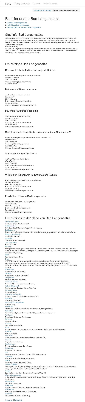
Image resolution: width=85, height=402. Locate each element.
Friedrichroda (9, 269)
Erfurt (7, 259)
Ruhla (7, 327)
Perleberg (8, 319)
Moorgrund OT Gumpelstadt (14, 302)
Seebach (8, 340)
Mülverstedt (9, 311)
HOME (8, 3)
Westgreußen (9, 389)
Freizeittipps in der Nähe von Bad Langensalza (24, 27)
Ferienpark (36, 4)
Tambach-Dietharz (11, 365)
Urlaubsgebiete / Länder (22, 4)
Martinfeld (8, 298)
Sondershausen (10, 344)
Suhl (6, 352)
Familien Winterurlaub (50, 4)
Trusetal (7, 371)
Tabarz (7, 360)
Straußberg (9, 348)
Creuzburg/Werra (11, 242)
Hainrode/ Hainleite (11, 282)
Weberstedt (9, 385)
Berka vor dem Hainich (12, 234)
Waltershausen (10, 381)
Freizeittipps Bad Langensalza (18, 25)
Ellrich (7, 255)
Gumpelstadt (9, 278)
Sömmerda (8, 356)
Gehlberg (8, 273)
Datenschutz (18, 400)
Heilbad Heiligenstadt (12, 286)
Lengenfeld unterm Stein (13, 294)
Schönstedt (9, 336)
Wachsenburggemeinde (13, 375)
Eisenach (8, 246)
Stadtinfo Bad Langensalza (17, 22)
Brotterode (8, 238)
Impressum (9, 400)
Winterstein (9, 394)
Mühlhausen (9, 307)
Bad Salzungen (10, 230)
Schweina (8, 331)
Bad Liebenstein (10, 226)
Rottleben (8, 323)
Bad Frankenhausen (12, 222)
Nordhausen (9, 315)
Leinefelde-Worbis (11, 290)
